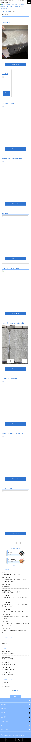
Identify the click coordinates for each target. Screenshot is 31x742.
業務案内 (3, 704)
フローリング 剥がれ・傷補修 (10, 268)
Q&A (3, 640)
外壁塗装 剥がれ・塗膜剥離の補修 (12, 158)
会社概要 (3, 717)
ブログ (2, 725)
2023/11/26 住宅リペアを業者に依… (8, 652)
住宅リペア (5, 683)
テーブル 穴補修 (7, 488)
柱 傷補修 (5, 74)
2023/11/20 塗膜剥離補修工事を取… (8, 663)
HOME (3, 11)
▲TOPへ (15, 696)
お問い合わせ (4, 721)
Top (24, 740)
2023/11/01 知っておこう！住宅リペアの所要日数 (12, 610)
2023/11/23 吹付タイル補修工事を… (8, 658)
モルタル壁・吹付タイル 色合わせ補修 (13, 323)
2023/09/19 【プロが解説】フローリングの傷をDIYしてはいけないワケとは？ (15, 623)
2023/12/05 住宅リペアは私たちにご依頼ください (12, 591)
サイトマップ (4, 729)
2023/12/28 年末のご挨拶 (6, 585)
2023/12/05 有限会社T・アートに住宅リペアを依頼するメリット (15, 597)
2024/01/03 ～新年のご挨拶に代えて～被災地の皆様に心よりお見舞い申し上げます (15, 579)
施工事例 (3, 708)
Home (7, 740)
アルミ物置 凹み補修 (8, 103)
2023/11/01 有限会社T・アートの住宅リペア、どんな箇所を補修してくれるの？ (15, 604)
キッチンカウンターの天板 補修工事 (12, 433)
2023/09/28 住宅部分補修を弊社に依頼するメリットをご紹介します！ (15, 616)
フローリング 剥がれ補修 (9, 378)
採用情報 (3, 713)
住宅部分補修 (6, 22)
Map (19, 740)
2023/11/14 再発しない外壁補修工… (8, 673)
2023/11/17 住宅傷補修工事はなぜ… (8, 668)
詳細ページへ (15, 64)
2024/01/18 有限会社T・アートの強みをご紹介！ (12, 573)
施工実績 (8, 11)
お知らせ (4, 643)
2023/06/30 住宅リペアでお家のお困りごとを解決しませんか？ (15, 630)
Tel (13, 740)
